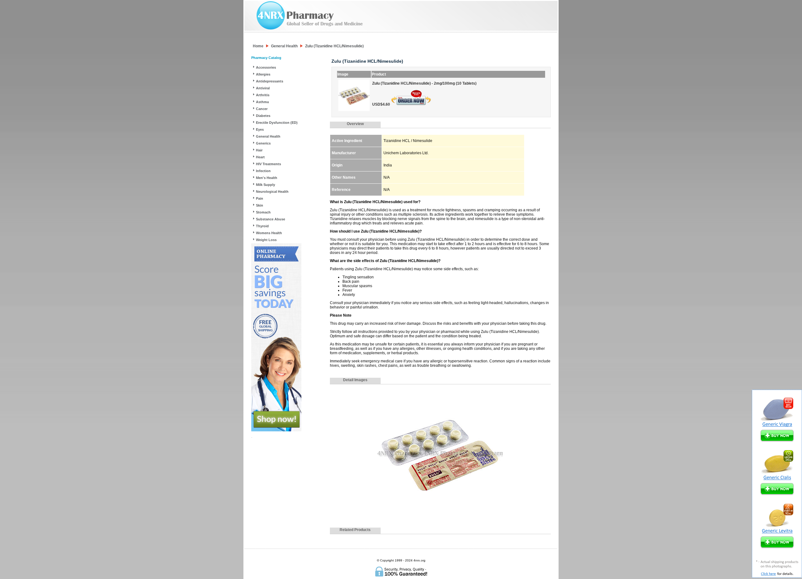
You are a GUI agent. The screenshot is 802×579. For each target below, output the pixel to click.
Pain (259, 198)
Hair (259, 150)
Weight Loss (266, 240)
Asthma (262, 102)
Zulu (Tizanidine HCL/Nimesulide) (334, 46)
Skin (259, 205)
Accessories (266, 67)
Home (258, 46)
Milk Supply (265, 185)
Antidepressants (269, 81)
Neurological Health (272, 191)
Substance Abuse (270, 219)
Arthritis (262, 95)
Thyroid (262, 226)
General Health (284, 46)
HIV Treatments (268, 164)
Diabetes (263, 116)
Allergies (263, 74)
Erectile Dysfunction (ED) (277, 122)
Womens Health (269, 233)
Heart (260, 157)
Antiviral (263, 88)
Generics (263, 143)
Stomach (263, 212)
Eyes (260, 129)
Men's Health (266, 178)
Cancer (262, 109)
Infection (263, 171)
